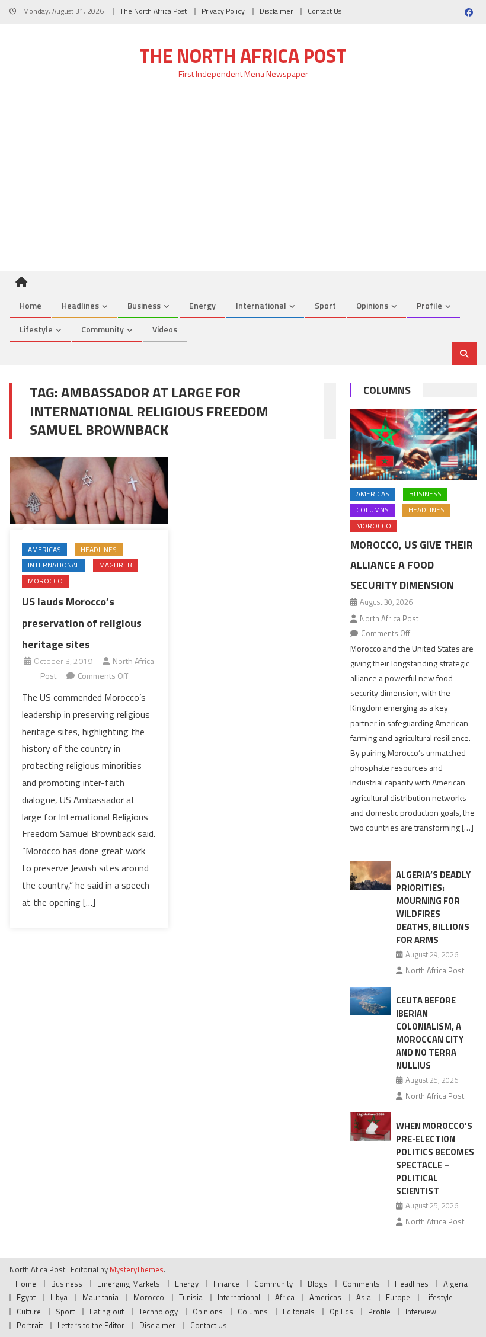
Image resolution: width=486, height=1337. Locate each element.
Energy (202, 305)
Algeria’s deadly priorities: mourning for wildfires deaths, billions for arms (433, 907)
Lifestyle (36, 329)
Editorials (299, 1311)
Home (30, 305)
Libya (59, 1297)
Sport (325, 305)
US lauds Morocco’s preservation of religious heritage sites (82, 623)
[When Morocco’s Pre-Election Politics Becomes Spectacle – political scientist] (370, 1127)
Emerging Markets (128, 1284)
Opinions (372, 305)
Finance (226, 1284)
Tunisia (191, 1297)
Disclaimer (276, 11)
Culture (29, 1311)
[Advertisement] (243, 182)
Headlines (80, 305)
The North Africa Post (153, 11)
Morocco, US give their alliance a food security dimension (411, 565)
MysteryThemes (137, 1269)
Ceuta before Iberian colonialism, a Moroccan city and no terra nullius (429, 1032)
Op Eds (341, 1311)
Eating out (106, 1311)
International (261, 305)
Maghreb (115, 564)
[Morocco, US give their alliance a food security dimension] (413, 444)
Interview (420, 1311)
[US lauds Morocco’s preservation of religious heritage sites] (89, 490)
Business (144, 305)
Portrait (30, 1325)
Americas (44, 549)
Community (102, 329)
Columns (387, 390)
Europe (398, 1297)
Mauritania (100, 1297)
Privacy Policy (223, 11)
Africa (285, 1297)
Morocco (45, 580)
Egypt (26, 1297)
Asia (363, 1297)
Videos (164, 329)
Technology (158, 1311)
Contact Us (324, 11)
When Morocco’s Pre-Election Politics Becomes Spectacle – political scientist (435, 1158)
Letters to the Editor (90, 1325)
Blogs (318, 1284)
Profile (429, 305)
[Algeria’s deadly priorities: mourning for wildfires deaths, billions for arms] (370, 875)
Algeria (455, 1284)
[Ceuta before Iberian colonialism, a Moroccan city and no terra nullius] (370, 1001)
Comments (361, 1284)
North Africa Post (389, 618)
